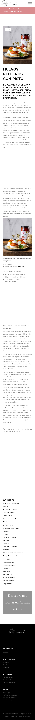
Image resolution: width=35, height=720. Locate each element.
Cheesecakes (8, 516)
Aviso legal (6, 692)
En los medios (8, 525)
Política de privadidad (10, 695)
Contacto (6, 652)
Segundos (6, 571)
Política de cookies (9, 697)
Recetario (6, 665)
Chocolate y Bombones (11, 519)
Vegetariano (7, 584)
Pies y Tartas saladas (10, 556)
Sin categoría (7, 574)
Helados (6, 540)
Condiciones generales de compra (14, 700)
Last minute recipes (9, 682)
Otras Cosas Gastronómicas (13, 553)
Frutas (5, 534)
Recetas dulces (8, 562)
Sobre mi (6, 662)
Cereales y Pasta (9, 513)
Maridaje (6, 550)
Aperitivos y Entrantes (17, 9)
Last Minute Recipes (10, 547)
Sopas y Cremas (9, 577)
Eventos (6, 531)
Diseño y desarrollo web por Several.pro (17, 716)
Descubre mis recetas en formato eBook (17, 602)
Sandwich (6, 568)
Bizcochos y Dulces (10, 509)
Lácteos (6, 543)
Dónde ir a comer (9, 522)
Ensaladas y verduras (11, 528)
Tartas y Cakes (8, 581)
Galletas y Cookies (9, 537)
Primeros (6, 559)
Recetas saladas (9, 565)
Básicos (5, 506)
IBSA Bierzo (22, 266)
